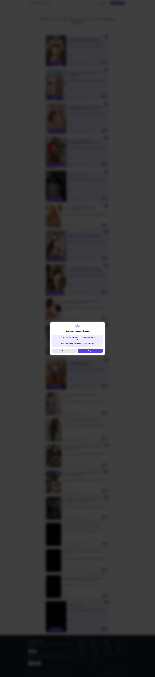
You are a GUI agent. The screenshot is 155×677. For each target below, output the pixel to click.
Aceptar (90, 351)
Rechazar (64, 351)
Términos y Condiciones (81, 345)
